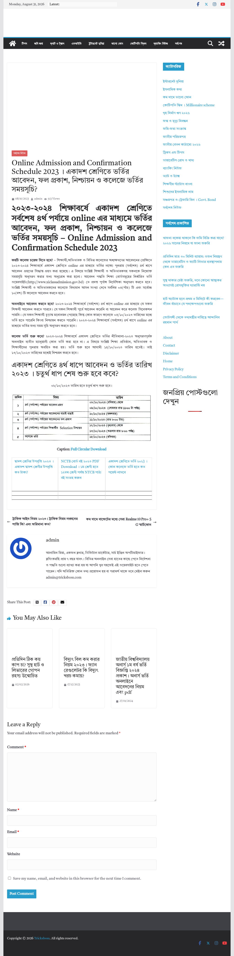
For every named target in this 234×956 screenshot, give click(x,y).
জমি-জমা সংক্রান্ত (174, 129)
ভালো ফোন (117, 43)
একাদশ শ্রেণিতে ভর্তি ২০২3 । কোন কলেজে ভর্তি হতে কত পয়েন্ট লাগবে (127, 467)
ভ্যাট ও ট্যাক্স (57, 43)
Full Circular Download (88, 449)
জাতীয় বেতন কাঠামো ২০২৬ (181, 145)
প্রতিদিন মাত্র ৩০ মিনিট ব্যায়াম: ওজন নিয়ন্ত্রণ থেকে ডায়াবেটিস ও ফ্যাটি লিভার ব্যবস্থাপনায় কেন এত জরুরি (192, 262)
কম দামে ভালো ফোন (177, 97)
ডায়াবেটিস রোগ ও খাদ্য (178, 160)
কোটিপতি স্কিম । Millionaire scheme (189, 105)
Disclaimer (171, 353)
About (168, 338)
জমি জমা (38, 43)
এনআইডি (77, 43)
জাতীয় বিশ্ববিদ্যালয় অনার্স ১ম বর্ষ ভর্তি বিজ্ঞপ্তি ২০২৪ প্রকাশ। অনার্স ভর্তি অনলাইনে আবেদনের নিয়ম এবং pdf (132, 676)
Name (13, 810)
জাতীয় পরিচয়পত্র (174, 137)
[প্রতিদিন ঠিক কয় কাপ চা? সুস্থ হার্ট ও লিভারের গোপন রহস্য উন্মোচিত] (29, 631)
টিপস (24, 43)
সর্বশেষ (178, 43)
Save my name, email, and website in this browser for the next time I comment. (77, 879)
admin (38, 199)
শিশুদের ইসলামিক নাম (178, 192)
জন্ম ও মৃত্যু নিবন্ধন (175, 121)
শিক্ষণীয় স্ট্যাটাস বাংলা (177, 184)
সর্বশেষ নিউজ (19, 153)
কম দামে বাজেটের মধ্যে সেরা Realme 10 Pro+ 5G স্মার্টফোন (118, 522)
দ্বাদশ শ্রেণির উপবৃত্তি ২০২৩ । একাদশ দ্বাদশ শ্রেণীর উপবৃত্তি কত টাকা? (34, 467)
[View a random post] (221, 43)
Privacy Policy (173, 369)
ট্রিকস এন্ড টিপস (173, 153)
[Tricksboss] (12, 43)
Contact (169, 345)
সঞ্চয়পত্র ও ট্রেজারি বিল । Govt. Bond (189, 200)
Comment (16, 747)
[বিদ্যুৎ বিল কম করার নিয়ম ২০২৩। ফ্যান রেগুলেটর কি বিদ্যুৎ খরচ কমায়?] (81, 631)
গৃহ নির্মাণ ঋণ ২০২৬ (176, 113)
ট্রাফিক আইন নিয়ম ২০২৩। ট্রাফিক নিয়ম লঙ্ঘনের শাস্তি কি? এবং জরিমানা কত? (45, 521)
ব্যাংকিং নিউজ (161, 43)
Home (168, 361)
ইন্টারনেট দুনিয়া (96, 43)
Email (13, 832)
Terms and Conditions (180, 377)
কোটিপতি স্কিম (138, 43)
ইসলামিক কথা (172, 89)
